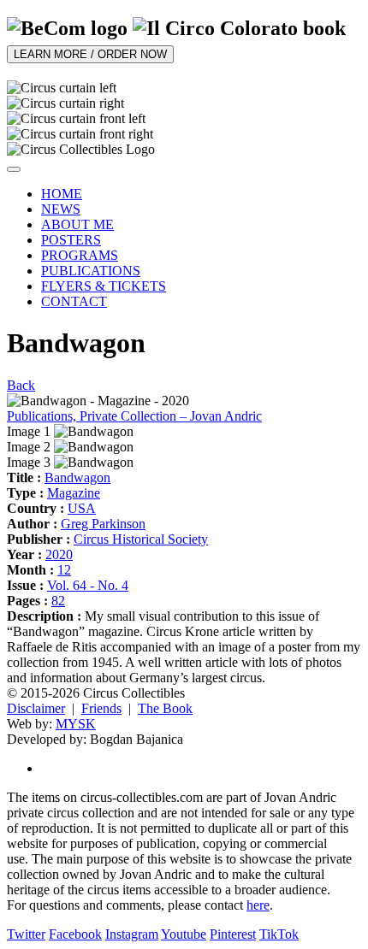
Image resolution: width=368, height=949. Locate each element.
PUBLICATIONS (90, 270)
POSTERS (71, 240)
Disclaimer (36, 708)
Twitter (26, 934)
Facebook (75, 934)
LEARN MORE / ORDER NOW (90, 54)
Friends (101, 708)
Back (21, 385)
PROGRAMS (79, 255)
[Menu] (14, 169)
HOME (61, 193)
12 (64, 570)
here (258, 905)
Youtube (183, 934)
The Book (165, 708)
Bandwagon (77, 477)
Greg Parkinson (103, 523)
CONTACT (74, 301)
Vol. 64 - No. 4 (87, 585)
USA (82, 508)
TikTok (279, 934)
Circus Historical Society (141, 539)
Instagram (131, 934)
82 (58, 600)
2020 (59, 554)
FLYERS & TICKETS (103, 286)
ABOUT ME (77, 224)
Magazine (73, 493)
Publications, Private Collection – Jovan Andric (134, 416)
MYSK (76, 723)
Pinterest (233, 934)
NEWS (60, 209)
